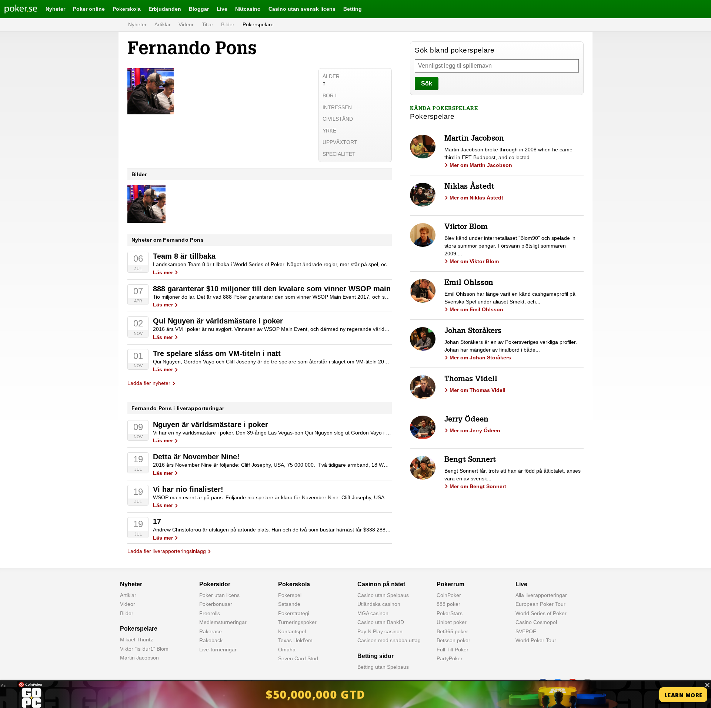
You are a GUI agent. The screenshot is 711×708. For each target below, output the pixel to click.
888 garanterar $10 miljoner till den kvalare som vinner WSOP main (272, 289)
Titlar (207, 24)
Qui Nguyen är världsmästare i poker (218, 321)
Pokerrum (450, 584)
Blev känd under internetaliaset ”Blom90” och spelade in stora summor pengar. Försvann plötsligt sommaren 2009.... (509, 245)
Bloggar (199, 9)
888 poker (448, 604)
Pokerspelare (258, 24)
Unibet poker (452, 622)
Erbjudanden (164, 9)
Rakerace (210, 631)
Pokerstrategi (293, 613)
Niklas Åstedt (469, 187)
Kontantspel (292, 631)
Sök (426, 83)
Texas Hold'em (295, 640)
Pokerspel (289, 595)
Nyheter (55, 9)
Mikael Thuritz (136, 639)
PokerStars (450, 613)
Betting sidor (375, 656)
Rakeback (211, 640)
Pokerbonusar (215, 604)
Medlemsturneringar (223, 622)
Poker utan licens (219, 595)
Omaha (287, 649)
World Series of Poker (541, 613)
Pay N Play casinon (380, 631)
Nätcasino (248, 9)
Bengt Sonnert (470, 460)
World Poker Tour (535, 640)
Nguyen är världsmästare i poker (210, 424)
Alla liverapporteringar (541, 595)
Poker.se (15, 9)
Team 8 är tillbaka (184, 256)
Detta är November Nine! (196, 457)
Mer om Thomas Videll (477, 390)
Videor (186, 24)
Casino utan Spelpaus (383, 595)
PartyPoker (450, 658)
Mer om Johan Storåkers (480, 357)
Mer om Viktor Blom (474, 261)
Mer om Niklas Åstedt (476, 198)
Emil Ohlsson (468, 283)
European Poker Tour (540, 604)
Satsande (289, 604)
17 (157, 521)
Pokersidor (214, 584)
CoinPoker (449, 595)
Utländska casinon (378, 604)
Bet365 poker (452, 631)
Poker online (89, 9)
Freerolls (209, 613)
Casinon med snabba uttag (389, 640)
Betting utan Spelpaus (383, 667)
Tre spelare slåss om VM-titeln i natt (217, 353)
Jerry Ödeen (466, 420)
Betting (352, 9)
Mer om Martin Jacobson (481, 165)
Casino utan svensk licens (302, 9)
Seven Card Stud (298, 658)
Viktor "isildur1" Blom (144, 649)
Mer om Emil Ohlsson (476, 309)
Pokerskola (127, 9)
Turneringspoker (297, 622)
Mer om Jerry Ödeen (475, 430)
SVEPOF (525, 631)
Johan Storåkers (472, 331)
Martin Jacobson (474, 139)
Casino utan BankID (380, 622)
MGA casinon (372, 613)
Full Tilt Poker (452, 649)
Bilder (227, 24)
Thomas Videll (470, 379)
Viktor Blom (466, 227)
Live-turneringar (218, 649)
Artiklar (162, 24)
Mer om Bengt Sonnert (478, 486)
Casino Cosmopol (536, 622)
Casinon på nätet (381, 584)
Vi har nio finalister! (188, 489)
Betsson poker (453, 640)
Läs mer (163, 272)
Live (222, 9)
